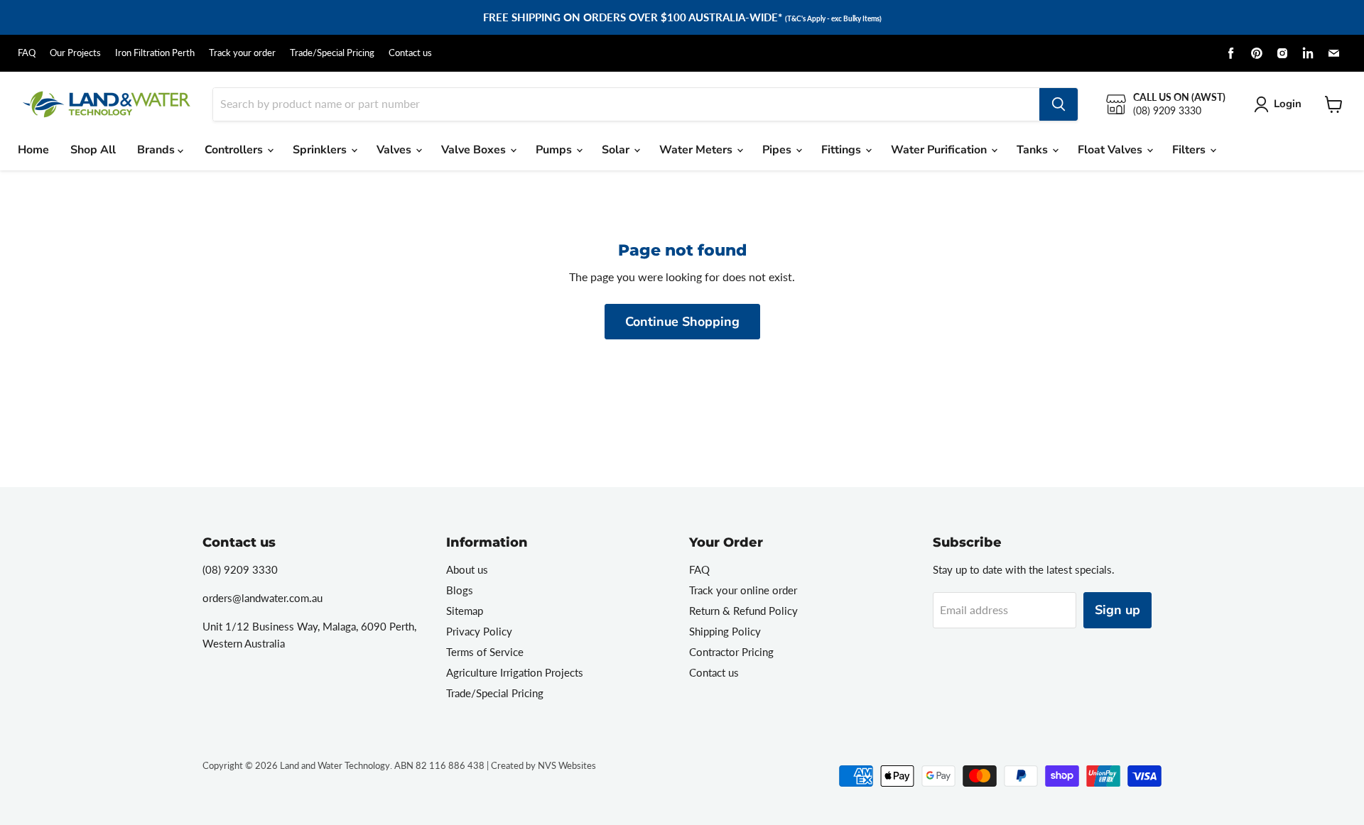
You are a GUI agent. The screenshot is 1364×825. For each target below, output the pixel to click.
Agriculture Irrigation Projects (514, 672)
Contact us (410, 53)
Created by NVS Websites (543, 765)
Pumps (555, 150)
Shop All (93, 150)
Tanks (1034, 150)
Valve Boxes (475, 150)
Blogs (459, 590)
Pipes (778, 150)
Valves (395, 150)
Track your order (242, 53)
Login (1287, 104)
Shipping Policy (725, 631)
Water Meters (697, 150)
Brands (157, 150)
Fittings (842, 150)
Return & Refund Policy (743, 610)
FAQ (27, 53)
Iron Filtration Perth (155, 53)
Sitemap (464, 610)
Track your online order (743, 590)
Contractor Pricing (731, 651)
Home (33, 150)
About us (467, 569)
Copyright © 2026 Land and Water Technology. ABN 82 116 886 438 (343, 765)
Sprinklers (321, 150)
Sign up (1117, 609)
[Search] (1058, 104)
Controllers (235, 150)
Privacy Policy (479, 631)
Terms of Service (485, 651)
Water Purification (940, 150)
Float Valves (1111, 150)
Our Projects (75, 53)
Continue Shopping (682, 321)
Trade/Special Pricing (332, 53)
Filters (1190, 150)
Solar (617, 150)
